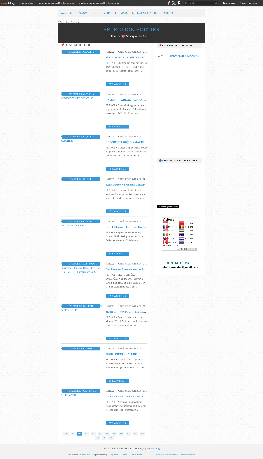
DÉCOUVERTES (86, 12)
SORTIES (168, 12)
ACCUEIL (66, 12)
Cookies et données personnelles (166, 455)
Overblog (154, 448)
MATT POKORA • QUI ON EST (125, 57)
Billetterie (90, 306)
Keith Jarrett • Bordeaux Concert (125, 184)
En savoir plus (117, 84)
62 (93, 433)
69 (142, 433)
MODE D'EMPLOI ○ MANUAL (180, 55)
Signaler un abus (136, 455)
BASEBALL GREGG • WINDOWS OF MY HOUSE (137, 99)
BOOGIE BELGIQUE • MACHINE (127, 142)
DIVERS (105, 12)
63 (100, 433)
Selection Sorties (84, 455)
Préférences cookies (188, 455)
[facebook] (169, 3)
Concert (98, 137)
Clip (89, 52)
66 (121, 433)
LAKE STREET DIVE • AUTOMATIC (129, 396)
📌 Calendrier (73, 52)
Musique (98, 52)
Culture (98, 264)
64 (107, 433)
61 (86, 433)
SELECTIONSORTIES (145, 12)
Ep (90, 94)
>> (110, 437)
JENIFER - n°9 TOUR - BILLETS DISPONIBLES (136, 311)
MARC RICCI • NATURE (121, 354)
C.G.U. (148, 455)
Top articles (114, 455)
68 (135, 433)
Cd (84, 52)
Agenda (87, 264)
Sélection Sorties (132, 29)
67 (128, 433)
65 (114, 433)
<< (66, 433)
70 (97, 437)
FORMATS (121, 12)
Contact (124, 455)
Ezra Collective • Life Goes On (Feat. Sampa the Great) (138, 227)
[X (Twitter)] (174, 3)
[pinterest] (179, 3)
